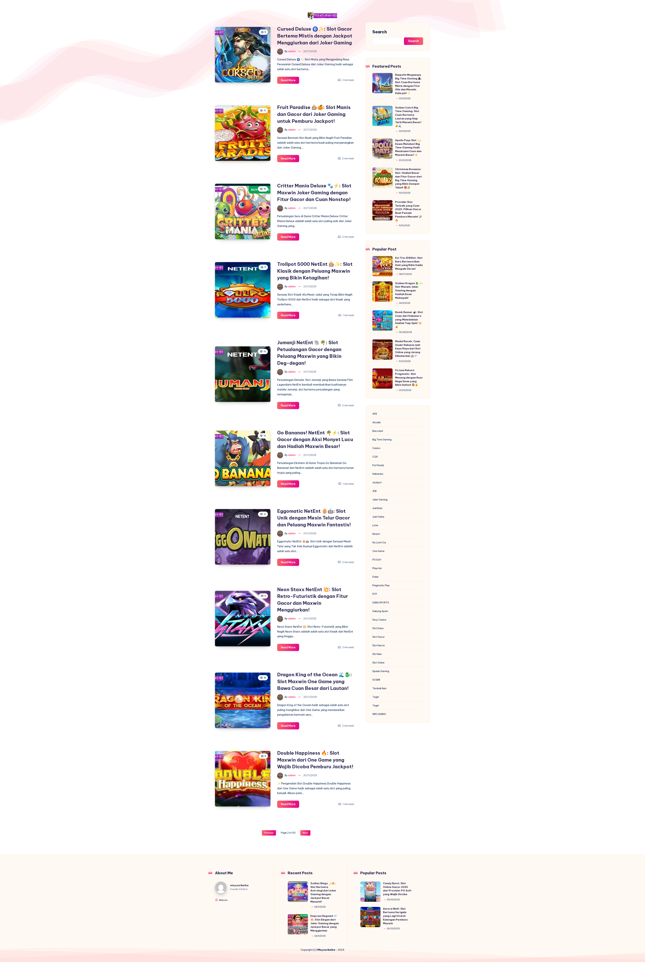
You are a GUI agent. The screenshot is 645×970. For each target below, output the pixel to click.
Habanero (377, 473)
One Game (378, 551)
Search (379, 31)
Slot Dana (377, 628)
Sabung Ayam (380, 611)
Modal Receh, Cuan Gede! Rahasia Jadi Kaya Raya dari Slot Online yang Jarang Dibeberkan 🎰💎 (408, 348)
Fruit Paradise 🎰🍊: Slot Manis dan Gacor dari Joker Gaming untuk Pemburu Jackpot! (314, 114)
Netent (376, 533)
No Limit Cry (379, 542)
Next (305, 833)
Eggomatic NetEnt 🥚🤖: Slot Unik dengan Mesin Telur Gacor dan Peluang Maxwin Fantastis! (314, 518)
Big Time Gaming (382, 439)
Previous (268, 833)
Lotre (375, 525)
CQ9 (375, 456)
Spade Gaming (380, 671)
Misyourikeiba (326, 949)
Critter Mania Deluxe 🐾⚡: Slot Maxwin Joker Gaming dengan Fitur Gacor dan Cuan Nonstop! (314, 192)
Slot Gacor (378, 636)
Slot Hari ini (378, 645)
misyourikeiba (239, 885)
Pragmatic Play (381, 585)
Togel (375, 696)
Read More (290, 81)
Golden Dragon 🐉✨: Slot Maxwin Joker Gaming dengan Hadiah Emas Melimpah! (409, 290)
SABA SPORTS (380, 602)
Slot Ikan (377, 654)
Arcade (376, 422)
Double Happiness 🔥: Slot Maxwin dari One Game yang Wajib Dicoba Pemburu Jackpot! (315, 759)
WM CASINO (379, 714)
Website (223, 900)
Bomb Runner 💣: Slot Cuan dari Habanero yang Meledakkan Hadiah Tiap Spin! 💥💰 (409, 319)
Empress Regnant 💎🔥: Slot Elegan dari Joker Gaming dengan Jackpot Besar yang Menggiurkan (324, 923)
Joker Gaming (380, 499)
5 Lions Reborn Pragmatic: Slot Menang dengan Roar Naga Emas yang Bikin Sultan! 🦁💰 (409, 377)
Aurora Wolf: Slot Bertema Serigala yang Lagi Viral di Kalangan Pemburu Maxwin (395, 916)
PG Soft (376, 559)
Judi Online (378, 516)
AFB (374, 413)
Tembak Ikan (379, 688)
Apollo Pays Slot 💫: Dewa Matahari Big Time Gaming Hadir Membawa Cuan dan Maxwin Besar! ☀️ (408, 147)
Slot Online (378, 662)
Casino (376, 448)
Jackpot (377, 482)
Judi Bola (377, 508)
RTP (374, 594)
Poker (375, 576)
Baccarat (377, 431)
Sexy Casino (379, 619)
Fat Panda (378, 465)
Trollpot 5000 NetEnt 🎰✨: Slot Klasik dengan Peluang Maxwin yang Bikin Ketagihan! (315, 271)
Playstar (377, 568)
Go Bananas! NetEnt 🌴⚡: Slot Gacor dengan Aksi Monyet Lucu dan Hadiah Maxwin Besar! (315, 439)
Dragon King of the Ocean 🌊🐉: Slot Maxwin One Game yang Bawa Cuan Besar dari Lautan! (314, 681)
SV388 (376, 679)
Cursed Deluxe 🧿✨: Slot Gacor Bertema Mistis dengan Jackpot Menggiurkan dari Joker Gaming (314, 35)
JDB (374, 491)
